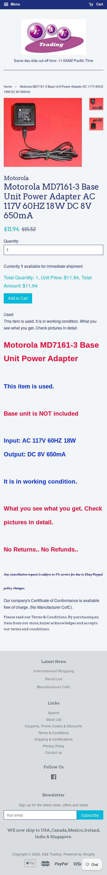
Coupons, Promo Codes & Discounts (53, 725)
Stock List (53, 679)
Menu (15, 3)
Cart (99, 3)
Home (8, 86)
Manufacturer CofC (53, 687)
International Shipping (53, 671)
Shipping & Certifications (53, 739)
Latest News (53, 661)
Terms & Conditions (53, 732)
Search (53, 712)
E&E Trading (51, 854)
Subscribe (90, 815)
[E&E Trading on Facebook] (53, 777)
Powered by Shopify (79, 854)
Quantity (11, 241)
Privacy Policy (53, 745)
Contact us (53, 752)
